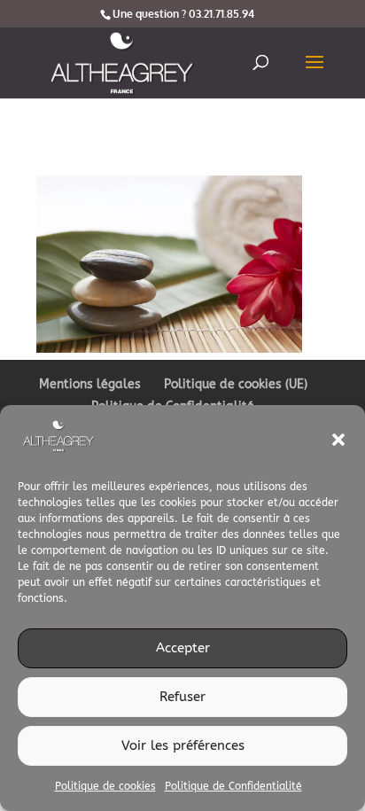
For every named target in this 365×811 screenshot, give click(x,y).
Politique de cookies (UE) (235, 384)
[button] (338, 439)
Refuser (182, 697)
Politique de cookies (105, 786)
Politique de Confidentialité (233, 786)
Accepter (183, 648)
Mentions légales (90, 384)
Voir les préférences (183, 745)
